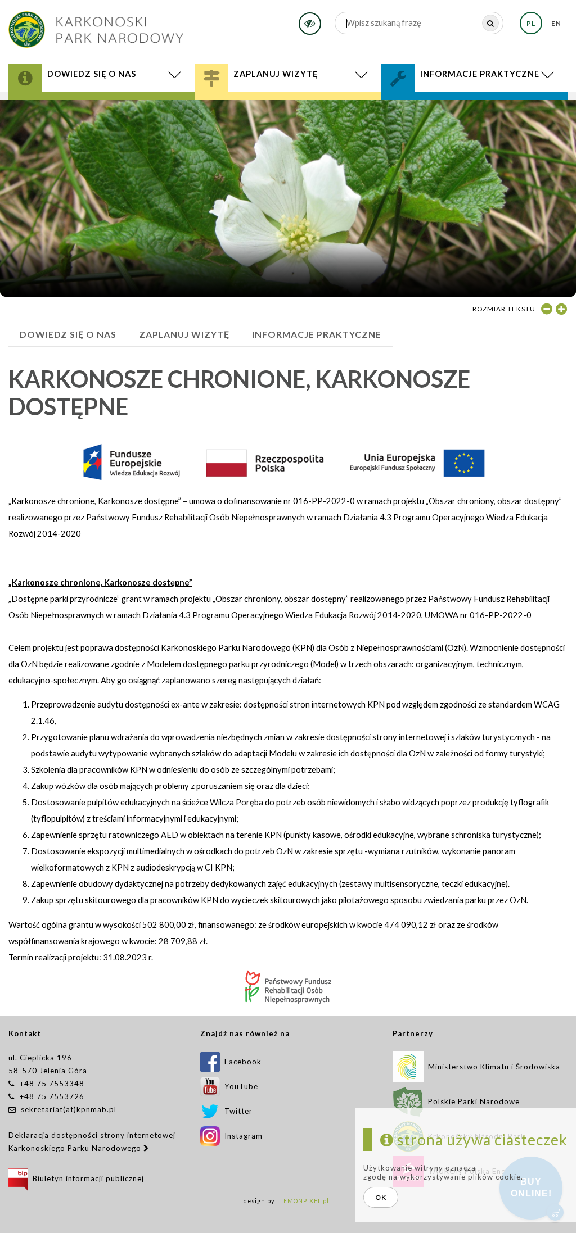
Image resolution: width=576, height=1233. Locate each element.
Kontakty (422, 103)
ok (380, 1197)
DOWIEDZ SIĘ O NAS (68, 334)
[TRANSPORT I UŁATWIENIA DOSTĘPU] (288, 111)
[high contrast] (310, 23)
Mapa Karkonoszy (69, 105)
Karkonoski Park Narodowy (91, 103)
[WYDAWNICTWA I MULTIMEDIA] (101, 109)
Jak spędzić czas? (251, 103)
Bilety (288, 112)
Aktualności (102, 111)
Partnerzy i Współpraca (456, 107)
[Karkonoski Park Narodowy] (95, 25)
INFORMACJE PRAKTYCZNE (316, 334)
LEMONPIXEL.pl (304, 1201)
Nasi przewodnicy (256, 107)
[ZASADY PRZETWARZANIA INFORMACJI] (474, 109)
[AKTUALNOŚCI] (102, 111)
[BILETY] (288, 112)
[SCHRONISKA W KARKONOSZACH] (287, 109)
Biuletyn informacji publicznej (86, 1178)
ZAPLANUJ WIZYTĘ (184, 334)
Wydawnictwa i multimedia (101, 109)
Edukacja (236, 105)
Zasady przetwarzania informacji (474, 109)
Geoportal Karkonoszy (83, 107)
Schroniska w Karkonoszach (287, 109)
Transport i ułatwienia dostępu (288, 111)
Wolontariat (431, 105)
